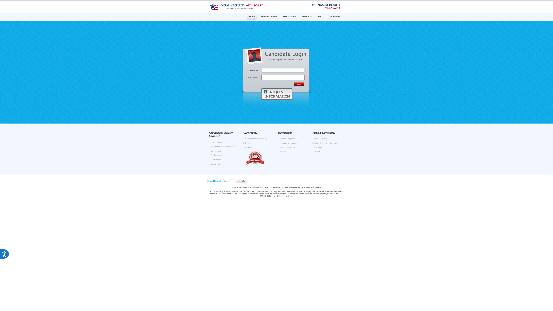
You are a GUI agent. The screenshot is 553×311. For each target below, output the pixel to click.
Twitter (317, 152)
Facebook (318, 147)
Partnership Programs (289, 143)
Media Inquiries (320, 139)
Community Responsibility (256, 139)
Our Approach (216, 151)
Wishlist (283, 152)
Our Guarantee (217, 160)
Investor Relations (287, 147)
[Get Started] (334, 16)
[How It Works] (289, 16)
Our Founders (216, 155)
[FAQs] (320, 16)
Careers (248, 147)
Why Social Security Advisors (223, 147)
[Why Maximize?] (269, 17)
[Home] (252, 17)
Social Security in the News (325, 143)
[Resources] (307, 17)
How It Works (216, 142)
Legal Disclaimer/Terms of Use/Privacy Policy (302, 187)
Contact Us (215, 164)
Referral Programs (287, 139)
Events (248, 143)
